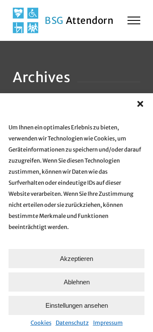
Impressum (108, 322)
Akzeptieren (76, 258)
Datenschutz (72, 322)
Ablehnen (77, 282)
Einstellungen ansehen (76, 305)
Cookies (41, 322)
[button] (140, 104)
